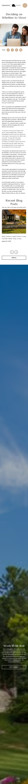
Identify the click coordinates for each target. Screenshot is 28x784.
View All (14, 257)
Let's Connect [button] (14, 667)
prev (12, 252)
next (16, 252)
